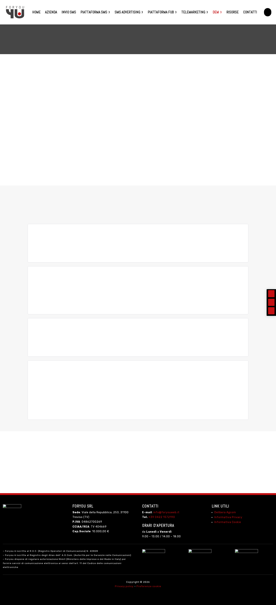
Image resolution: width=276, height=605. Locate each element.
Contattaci (40, 168)
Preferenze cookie (148, 586)
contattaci (138, 475)
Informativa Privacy (228, 517)
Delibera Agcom (225, 512)
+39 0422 (162, 517)
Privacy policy (124, 586)
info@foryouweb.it (166, 512)
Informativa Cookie (227, 522)
